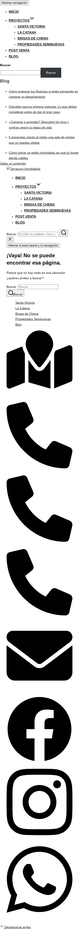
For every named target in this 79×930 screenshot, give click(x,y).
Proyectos (19, 20)
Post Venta (19, 50)
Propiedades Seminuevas (41, 44)
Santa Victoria (31, 26)
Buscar (5, 65)
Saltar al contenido (13, 163)
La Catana (27, 32)
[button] (39, 761)
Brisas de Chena (33, 38)
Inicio (14, 11)
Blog (13, 56)
